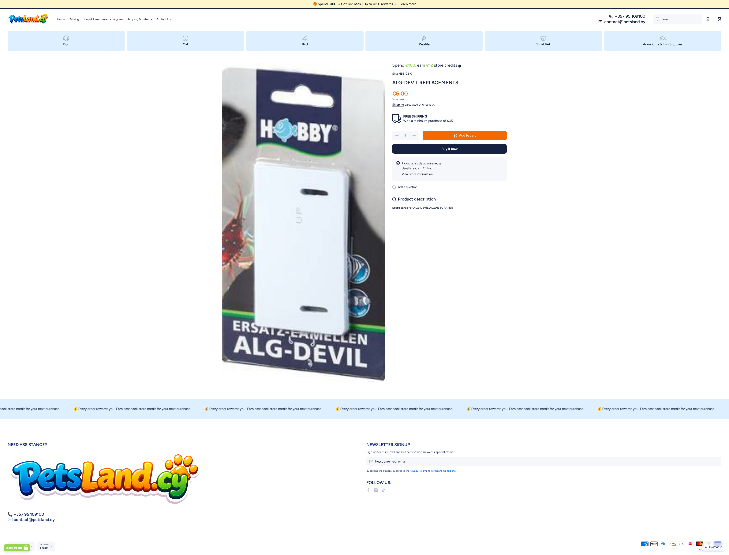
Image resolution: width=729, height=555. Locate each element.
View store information (417, 174)
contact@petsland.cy (624, 21)
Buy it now (450, 149)
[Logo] (28, 19)
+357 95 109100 (630, 16)
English (44, 547)
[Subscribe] (716, 461)
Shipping (398, 104)
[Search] (656, 19)
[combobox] (677, 19)
